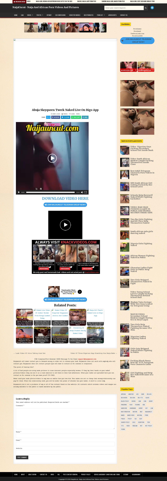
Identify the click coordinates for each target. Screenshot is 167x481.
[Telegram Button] (152, 7)
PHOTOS (39, 15)
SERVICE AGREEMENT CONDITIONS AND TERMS (107, 474)
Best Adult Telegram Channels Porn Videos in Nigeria (142, 173)
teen (148, 422)
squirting (141, 422)
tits (122, 426)
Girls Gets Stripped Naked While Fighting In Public (141, 350)
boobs (134, 401)
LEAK (22, 15)
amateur (131, 394)
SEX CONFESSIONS (60, 15)
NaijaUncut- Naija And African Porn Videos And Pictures (45, 7)
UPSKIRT (49, 15)
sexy (140, 419)
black (147, 397)
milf (141, 412)
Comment (20, 406)
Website (19, 448)
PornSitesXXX (137, 36)
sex (136, 419)
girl (144, 404)
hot (146, 408)
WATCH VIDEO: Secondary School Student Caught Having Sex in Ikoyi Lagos (141, 317)
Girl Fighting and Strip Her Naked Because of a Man (141, 375)
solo (133, 422)
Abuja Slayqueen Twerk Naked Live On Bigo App (65, 110)
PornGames (137, 29)
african (123, 394)
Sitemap (125, 474)
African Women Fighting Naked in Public (142, 256)
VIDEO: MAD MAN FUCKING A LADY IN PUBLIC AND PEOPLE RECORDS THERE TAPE (141, 210)
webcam (134, 426)
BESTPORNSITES (88, 15)
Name (18, 432)
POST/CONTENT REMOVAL (70, 474)
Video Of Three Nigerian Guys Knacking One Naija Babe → (93, 353)
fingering (124, 404)
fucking (137, 404)
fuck (131, 404)
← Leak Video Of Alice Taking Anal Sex (29, 353)
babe (142, 394)
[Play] (19, 192)
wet (141, 426)
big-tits (140, 397)
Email (86, 117)
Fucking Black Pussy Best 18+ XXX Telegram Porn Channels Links (141, 362)
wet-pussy (148, 426)
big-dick (132, 397)
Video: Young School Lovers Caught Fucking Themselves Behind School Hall (141, 294)
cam (139, 401)
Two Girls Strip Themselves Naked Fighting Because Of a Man (141, 327)
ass (137, 394)
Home (15, 15)
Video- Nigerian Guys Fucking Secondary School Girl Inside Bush (141, 148)
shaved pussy (125, 422)
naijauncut (148, 412)
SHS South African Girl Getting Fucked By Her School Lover (141, 185)
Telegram (66, 117)
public (123, 419)
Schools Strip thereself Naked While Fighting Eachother (141, 197)
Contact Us (123, 15)
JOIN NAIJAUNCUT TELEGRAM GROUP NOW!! (66, 205)
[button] (52, 158)
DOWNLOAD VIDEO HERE (65, 198)
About (23, 474)
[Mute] (82, 192)
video (128, 426)
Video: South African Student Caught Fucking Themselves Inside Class (141, 161)
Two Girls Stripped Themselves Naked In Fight (141, 282)
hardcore (124, 408)
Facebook (56, 117)
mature (135, 412)
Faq (58, 474)
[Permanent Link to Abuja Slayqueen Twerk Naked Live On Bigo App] (65, 73)
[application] (52, 158)
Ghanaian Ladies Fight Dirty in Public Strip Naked (141, 269)
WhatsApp (77, 117)
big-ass (149, 394)
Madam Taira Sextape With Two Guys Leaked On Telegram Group (141, 304)
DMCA (52, 474)
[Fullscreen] (86, 192)
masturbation (125, 412)
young (123, 429)
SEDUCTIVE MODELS (74, 15)
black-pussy (125, 401)
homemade (133, 408)
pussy (130, 419)
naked (123, 415)
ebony (151, 401)
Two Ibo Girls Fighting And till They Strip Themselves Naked (141, 221)
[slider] (50, 192)
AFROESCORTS (112, 15)
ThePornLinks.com (137, 34)
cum (145, 401)
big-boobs (124, 397)
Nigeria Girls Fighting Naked (141, 244)
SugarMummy (136, 474)
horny (141, 408)
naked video (130, 415)
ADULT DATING (32, 474)
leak (152, 408)
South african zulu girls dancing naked (141, 232)
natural (139, 415)
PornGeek (137, 31)
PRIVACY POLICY (85, 474)
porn (146, 415)
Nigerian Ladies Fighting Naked (138, 337)
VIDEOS (29, 15)
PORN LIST (100, 15)
